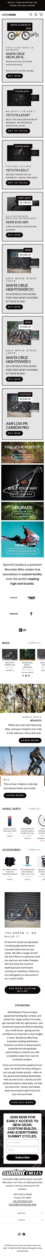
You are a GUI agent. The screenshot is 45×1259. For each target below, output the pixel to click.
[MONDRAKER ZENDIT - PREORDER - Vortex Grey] (23, 676)
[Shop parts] (22, 511)
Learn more (15, 795)
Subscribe (22, 1157)
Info (21, 1220)
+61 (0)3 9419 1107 (22, 1201)
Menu (22, 1213)
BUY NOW (14, 235)
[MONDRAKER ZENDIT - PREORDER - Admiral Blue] (26, 676)
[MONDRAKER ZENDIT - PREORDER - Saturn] (32, 676)
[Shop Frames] (22, 483)
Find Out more (22, 1102)
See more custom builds (22, 989)
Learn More (30, 740)
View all (35, 643)
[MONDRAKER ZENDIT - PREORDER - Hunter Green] (29, 676)
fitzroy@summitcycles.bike (22, 1204)
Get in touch (18, 131)
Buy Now (14, 76)
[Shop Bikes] (22, 452)
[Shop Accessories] (22, 539)
